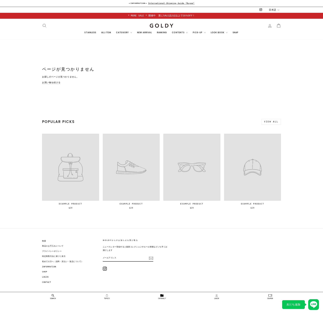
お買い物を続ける (51, 82)
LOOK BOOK (218, 32)
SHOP (44, 272)
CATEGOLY (162, 298)
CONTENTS (178, 32)
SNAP (236, 32)
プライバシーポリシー (52, 251)
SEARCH (53, 298)
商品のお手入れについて (53, 246)
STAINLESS (90, 32)
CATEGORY (123, 32)
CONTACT (46, 282)
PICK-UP (198, 32)
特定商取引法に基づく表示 (54, 256)
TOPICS (107, 298)
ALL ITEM (106, 32)
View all (271, 122)
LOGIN (216, 298)
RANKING (162, 32)
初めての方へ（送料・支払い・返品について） (62, 261)
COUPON (270, 298)
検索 (44, 241)
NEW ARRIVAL (144, 32)
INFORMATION (49, 267)
